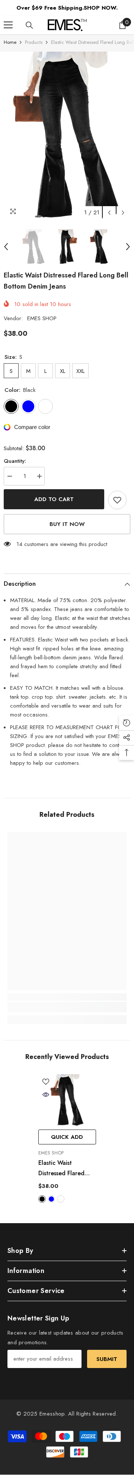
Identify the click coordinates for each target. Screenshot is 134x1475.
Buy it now (67, 524)
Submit (106, 1359)
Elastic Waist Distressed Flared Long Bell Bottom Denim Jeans (62, 1169)
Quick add (67, 1137)
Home (10, 42)
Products (33, 42)
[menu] (8, 24)
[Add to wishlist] (117, 500)
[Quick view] (45, 1094)
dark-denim (60, 1199)
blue (51, 1199)
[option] (67, 136)
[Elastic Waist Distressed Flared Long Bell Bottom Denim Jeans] (67, 1100)
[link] (67, 1007)
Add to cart (54, 499)
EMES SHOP (42, 318)
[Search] (29, 25)
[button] (109, 212)
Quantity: (15, 461)
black (42, 1199)
